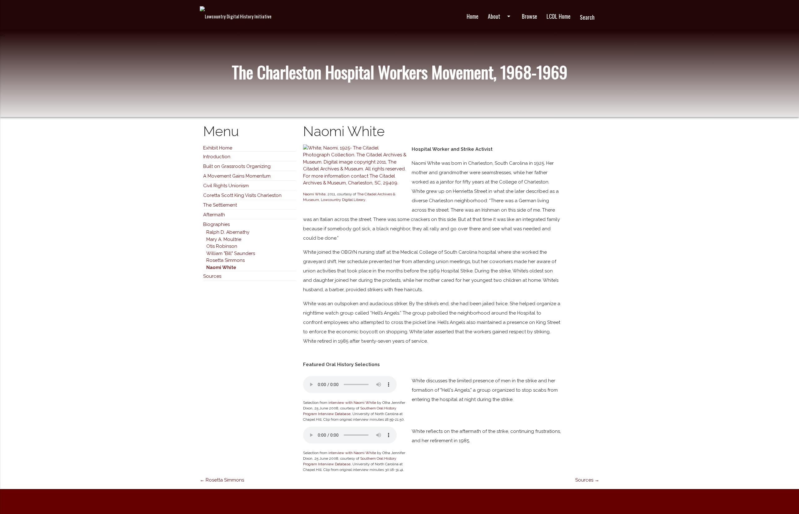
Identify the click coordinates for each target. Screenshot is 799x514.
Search (587, 17)
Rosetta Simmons (225, 260)
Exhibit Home (217, 148)
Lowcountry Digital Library (343, 200)
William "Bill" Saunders (230, 253)
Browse (529, 16)
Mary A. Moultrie (223, 239)
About (500, 16)
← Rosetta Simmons (222, 480)
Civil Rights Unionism (226, 185)
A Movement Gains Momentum (237, 176)
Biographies (216, 224)
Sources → (587, 480)
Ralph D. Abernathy (227, 232)
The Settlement (220, 205)
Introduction (216, 156)
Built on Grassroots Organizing (237, 166)
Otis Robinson (221, 246)
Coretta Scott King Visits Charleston (242, 195)
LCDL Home (559, 16)
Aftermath (214, 215)
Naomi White (221, 267)
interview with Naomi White (352, 402)
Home (472, 16)
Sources (212, 276)
